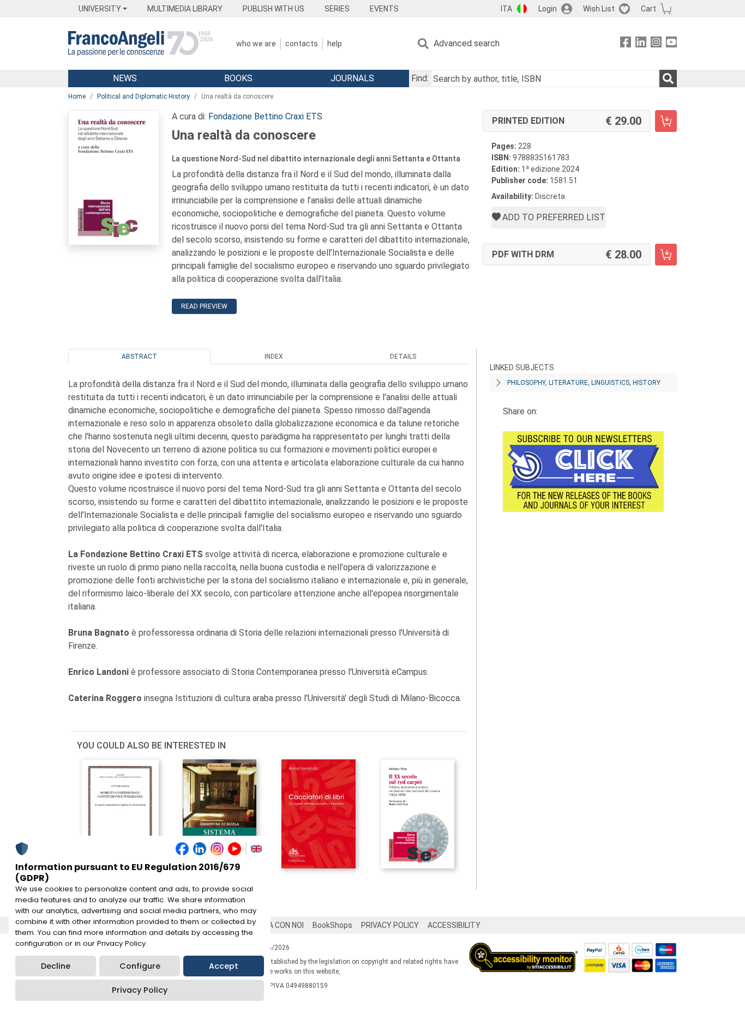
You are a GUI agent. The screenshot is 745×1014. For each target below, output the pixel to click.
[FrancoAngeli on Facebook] (625, 44)
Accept (223, 966)
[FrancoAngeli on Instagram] (656, 44)
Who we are (256, 43)
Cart (648, 8)
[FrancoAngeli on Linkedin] (640, 44)
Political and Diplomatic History (143, 96)
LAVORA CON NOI (274, 925)
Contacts (301, 43)
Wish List (599, 8)
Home (77, 96)
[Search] (668, 78)
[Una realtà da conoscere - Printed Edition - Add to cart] (666, 121)
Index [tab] (274, 356)
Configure (139, 966)
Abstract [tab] (139, 356)
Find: (420, 78)
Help (334, 43)
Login (547, 8)
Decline (55, 966)
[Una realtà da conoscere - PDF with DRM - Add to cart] (666, 254)
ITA (506, 8)
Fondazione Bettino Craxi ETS (265, 116)
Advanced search (467, 43)
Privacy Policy (139, 990)
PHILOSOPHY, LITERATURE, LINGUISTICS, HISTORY (583, 383)
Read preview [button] (204, 306)
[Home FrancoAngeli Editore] (140, 43)
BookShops (332, 925)
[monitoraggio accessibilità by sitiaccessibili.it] (523, 949)
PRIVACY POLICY (390, 925)
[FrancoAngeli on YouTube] (671, 44)
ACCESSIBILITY (454, 925)
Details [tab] (403, 356)
